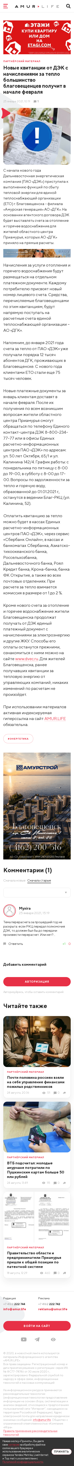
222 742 (49, 1304)
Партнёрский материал (21, 61)
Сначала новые (14, 880)
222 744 (14, 1304)
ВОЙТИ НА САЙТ (37, 1326)
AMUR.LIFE (55, 718)
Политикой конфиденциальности (22, 1462)
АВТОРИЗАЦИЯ (37, 981)
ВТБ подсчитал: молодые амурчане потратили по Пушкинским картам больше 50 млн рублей (35, 1170)
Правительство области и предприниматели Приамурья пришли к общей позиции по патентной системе (34, 1260)
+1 (64, 943)
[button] (53, 1339)
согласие (13, 1444)
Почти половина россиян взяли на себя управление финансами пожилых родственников (36, 1082)
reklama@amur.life (52, 1309)
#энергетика (18, 738)
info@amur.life (14, 1309)
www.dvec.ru (26, 658)
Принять (61, 1451)
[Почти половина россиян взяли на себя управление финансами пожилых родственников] (65, 1093)
